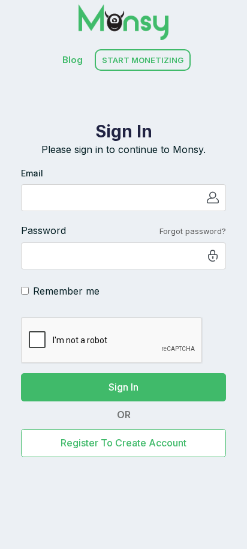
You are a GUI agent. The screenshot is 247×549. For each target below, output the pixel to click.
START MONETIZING (142, 60)
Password (43, 230)
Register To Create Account (123, 443)
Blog (72, 59)
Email (32, 173)
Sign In (123, 387)
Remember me (66, 291)
